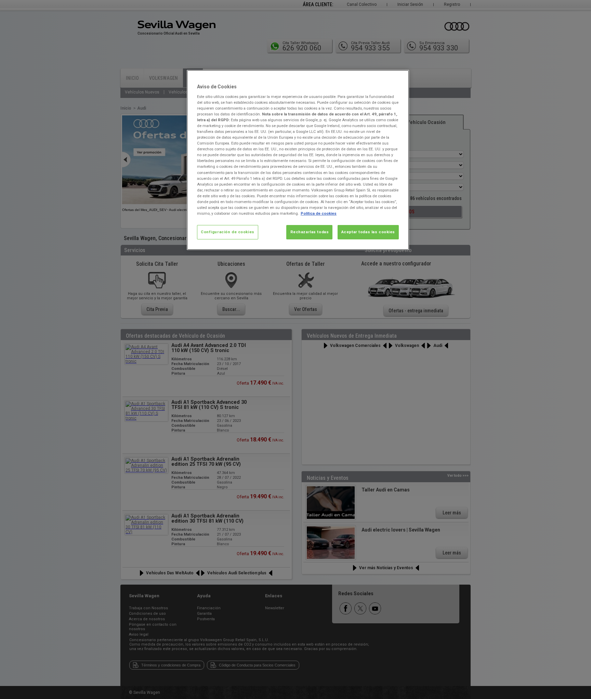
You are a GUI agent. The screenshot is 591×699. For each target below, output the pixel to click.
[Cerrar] (399, 78)
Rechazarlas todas (309, 231)
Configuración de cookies (227, 231)
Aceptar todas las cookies (368, 231)
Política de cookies (319, 213)
